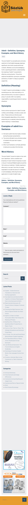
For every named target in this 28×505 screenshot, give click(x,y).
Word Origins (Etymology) (11, 387)
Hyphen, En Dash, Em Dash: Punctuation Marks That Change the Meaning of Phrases (14, 317)
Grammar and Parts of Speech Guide (14, 383)
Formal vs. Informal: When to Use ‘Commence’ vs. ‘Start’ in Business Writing (13, 359)
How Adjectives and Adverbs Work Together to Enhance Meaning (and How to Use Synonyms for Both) (14, 299)
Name (5, 229)
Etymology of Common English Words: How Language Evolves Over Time (14, 353)
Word (3, 56)
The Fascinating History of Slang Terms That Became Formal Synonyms (13, 340)
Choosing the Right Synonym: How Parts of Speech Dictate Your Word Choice (14, 311)
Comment (6, 206)
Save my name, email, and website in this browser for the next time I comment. (13, 252)
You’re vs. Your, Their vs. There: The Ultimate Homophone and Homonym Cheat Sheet (14, 330)
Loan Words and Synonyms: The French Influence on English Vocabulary (13, 347)
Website (5, 243)
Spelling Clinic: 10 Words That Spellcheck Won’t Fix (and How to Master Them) (13, 324)
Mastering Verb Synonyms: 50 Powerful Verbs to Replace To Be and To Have (14, 305)
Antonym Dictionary (10, 372)
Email (5, 236)
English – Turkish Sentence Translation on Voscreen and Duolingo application (12, 292)
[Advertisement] (14, 33)
